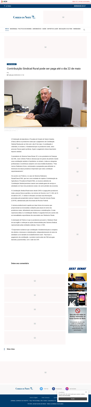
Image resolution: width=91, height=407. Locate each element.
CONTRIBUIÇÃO (12, 64)
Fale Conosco (45, 397)
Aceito (73, 399)
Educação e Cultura (65, 29)
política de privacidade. (64, 395)
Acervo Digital (33, 397)
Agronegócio (37, 29)
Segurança (13, 29)
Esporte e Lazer (52, 29)
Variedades (77, 29)
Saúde (44, 29)
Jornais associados (84, 1)
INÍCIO (7, 29)
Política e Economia (25, 29)
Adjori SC (75, 1)
